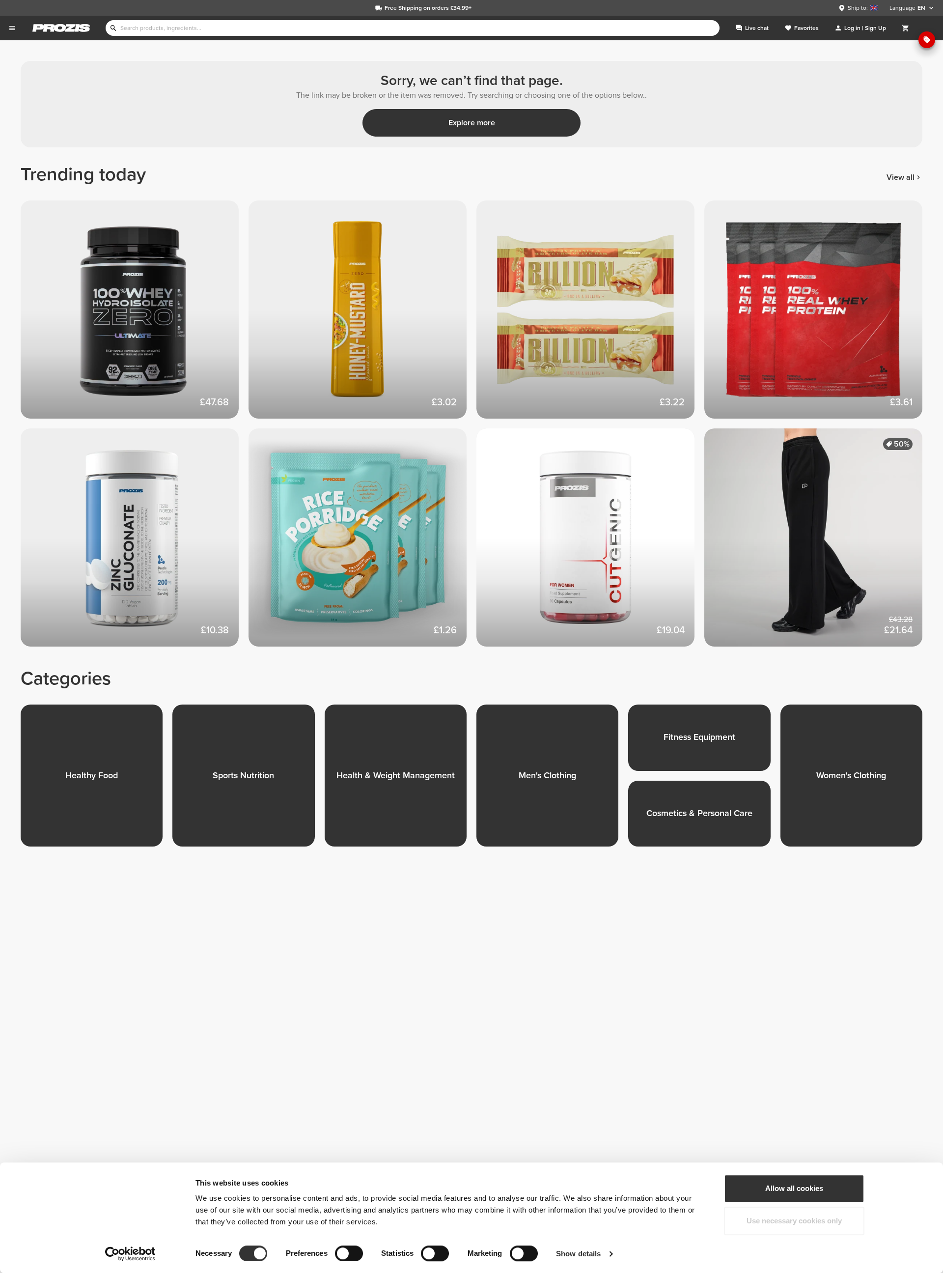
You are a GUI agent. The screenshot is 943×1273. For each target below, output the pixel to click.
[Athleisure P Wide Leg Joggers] (818, 542)
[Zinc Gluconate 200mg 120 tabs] (135, 542)
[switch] (349, 1253)
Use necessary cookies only (794, 1220)
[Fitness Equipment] (704, 743)
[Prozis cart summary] (906, 28)
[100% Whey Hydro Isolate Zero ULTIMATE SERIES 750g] (135, 314)
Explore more (471, 123)
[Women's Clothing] (856, 780)
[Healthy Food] (96, 780)
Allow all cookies (794, 1188)
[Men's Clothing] (552, 780)
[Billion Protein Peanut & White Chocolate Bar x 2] (590, 314)
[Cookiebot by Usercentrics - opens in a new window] (130, 1253)
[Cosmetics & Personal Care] (704, 819)
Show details (578, 1253)
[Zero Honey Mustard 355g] (362, 314)
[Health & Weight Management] (400, 780)
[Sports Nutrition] (248, 780)
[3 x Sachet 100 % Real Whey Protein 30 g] (818, 314)
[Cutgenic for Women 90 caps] (590, 542)
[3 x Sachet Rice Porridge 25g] (362, 542)
